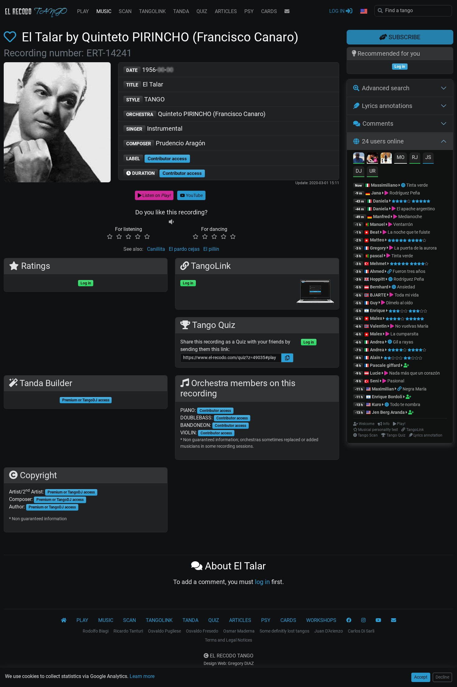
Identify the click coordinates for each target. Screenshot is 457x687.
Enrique (378, 310)
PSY (249, 11)
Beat (374, 232)
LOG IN (337, 11)
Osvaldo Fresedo (202, 631)
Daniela (381, 201)
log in (262, 582)
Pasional (395, 380)
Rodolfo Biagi (95, 631)
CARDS (269, 11)
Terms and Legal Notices (228, 640)
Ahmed (377, 271)
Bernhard (379, 286)
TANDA (181, 11)
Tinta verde (417, 185)
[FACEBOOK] (348, 620)
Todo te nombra (405, 404)
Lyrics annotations (387, 106)
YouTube (194, 195)
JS (428, 157)
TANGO (145, 99)
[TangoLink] (390, 271)
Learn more (142, 676)
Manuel (377, 224)
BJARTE (378, 294)
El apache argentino (415, 208)
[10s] (171, 222)
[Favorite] (11, 37)
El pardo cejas (184, 249)
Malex (376, 318)
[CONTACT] (286, 11)
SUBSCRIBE (403, 37)
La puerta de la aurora (414, 247)
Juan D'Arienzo (328, 631)
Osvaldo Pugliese (164, 631)
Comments (377, 123)
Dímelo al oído (399, 302)
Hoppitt (377, 279)
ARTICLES (226, 11)
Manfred (381, 216)
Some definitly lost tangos (284, 631)
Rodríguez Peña (404, 192)
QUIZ (201, 11)
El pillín (211, 249)
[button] (363, 11)
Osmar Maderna (239, 631)
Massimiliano (384, 185)
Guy (374, 302)
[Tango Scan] (403, 185)
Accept (420, 677)
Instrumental (154, 128)
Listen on (156, 195)
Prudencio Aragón (165, 143)
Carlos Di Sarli (361, 631)
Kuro (376, 404)
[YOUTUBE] (378, 620)
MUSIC (103, 11)
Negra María (415, 388)
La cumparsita (404, 333)
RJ (415, 157)
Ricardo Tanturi (128, 631)
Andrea (377, 341)
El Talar (144, 84)
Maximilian (383, 388)
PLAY (83, 11)
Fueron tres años (409, 271)
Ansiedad (406, 286)
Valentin (378, 326)
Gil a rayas (403, 341)
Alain (375, 357)
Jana (376, 192)
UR (372, 171)
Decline (442, 677)
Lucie (375, 373)
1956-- (149, 69)
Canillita (156, 249)
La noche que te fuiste (408, 232)
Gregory (378, 247)
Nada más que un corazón (414, 373)
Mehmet (378, 263)
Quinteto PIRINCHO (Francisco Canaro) (195, 114)
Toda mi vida (406, 294)
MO (400, 157)
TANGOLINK (152, 11)
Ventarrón (402, 224)
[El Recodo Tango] (64, 620)
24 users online (383, 141)
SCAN (125, 11)
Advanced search (385, 88)
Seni (374, 380)
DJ (359, 171)
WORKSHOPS (321, 620)
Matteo (377, 239)
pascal (376, 255)
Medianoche (409, 216)
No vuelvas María (411, 326)
